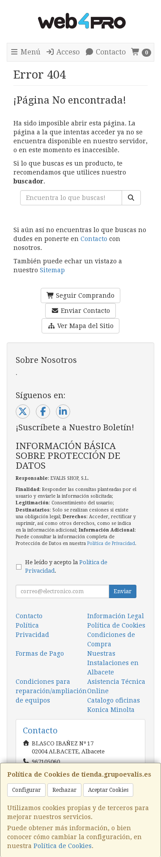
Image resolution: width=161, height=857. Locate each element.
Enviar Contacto (84, 310)
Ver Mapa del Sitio (84, 325)
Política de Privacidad (111, 543)
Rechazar (64, 790)
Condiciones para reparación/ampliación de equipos (51, 691)
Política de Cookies (63, 845)
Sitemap (52, 270)
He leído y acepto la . (66, 566)
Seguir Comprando (84, 295)
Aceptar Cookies (108, 790)
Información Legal (115, 616)
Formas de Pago (40, 653)
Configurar (26, 790)
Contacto (110, 52)
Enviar (122, 591)
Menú (29, 52)
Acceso (67, 52)
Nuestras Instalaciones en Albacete (113, 663)
